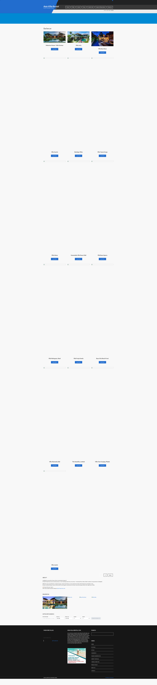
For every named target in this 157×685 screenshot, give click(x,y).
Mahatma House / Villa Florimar (54, 45)
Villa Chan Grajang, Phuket (102, 461)
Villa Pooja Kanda (78, 358)
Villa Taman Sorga (102, 152)
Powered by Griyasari (109, 677)
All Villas (93, 647)
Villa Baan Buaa (102, 48)
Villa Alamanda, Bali (54, 461)
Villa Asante (54, 152)
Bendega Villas (78, 152)
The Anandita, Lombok (78, 461)
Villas (73, 7)
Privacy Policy (94, 664)
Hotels (78, 7)
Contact (93, 670)
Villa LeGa (78, 45)
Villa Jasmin (54, 565)
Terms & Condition (95, 661)
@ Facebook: (47, 637)
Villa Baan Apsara (102, 255)
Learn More (55, 49)
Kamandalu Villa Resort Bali (78, 255)
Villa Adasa (55, 255)
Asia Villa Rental (51, 6)
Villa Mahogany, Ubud (55, 358)
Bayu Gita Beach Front (102, 358)
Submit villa (90, 7)
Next (110, 575)
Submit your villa (95, 658)
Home (67, 7)
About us (110, 7)
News (84, 7)
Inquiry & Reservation (100, 7)
